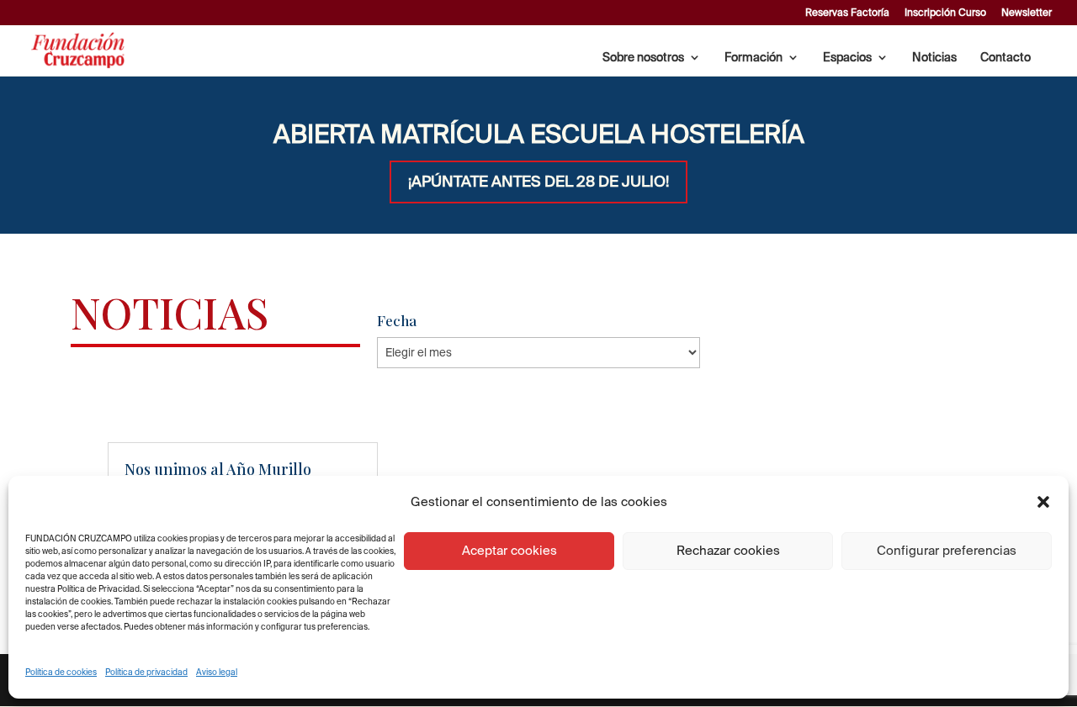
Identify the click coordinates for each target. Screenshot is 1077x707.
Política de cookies (61, 672)
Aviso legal (216, 672)
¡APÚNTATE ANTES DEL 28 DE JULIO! (538, 181)
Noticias (934, 57)
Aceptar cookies (509, 550)
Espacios (847, 57)
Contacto (1005, 57)
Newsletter (1026, 13)
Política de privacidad (146, 672)
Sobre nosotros (643, 57)
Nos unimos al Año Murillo (218, 469)
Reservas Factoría (847, 13)
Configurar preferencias (946, 550)
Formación (753, 57)
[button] (1043, 501)
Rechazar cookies (728, 550)
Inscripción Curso (945, 13)
